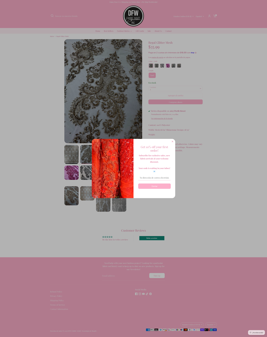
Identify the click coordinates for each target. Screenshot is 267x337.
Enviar (154, 186)
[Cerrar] (172, 141)
